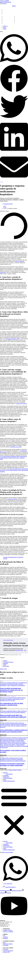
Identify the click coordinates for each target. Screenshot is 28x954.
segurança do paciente (21, 403)
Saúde (4, 28)
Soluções (5, 772)
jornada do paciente (19, 261)
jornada (21, 199)
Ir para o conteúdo (4, 0)
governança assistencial (6, 199)
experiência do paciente (16, 446)
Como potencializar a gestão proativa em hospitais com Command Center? (13, 731)
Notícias (5, 660)
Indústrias (5, 663)
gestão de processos (12, 499)
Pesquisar (2, 654)
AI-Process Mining (7, 778)
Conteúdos (5, 775)
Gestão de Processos (8, 662)
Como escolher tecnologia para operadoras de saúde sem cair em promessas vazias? (11, 690)
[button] (14, 48)
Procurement (9, 774)
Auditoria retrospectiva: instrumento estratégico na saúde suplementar (12, 764)
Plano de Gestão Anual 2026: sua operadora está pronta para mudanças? (13, 716)
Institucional (6, 776)
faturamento (3, 272)
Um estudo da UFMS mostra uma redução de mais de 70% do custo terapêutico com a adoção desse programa (14, 470)
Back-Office (6, 666)
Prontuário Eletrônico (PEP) (13, 338)
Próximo (19, 770)
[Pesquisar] (20, 654)
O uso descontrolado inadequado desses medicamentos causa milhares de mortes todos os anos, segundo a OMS (13, 458)
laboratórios (15, 199)
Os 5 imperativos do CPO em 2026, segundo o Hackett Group (11, 704)
